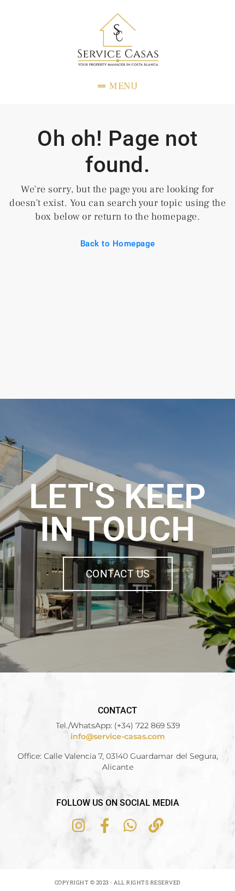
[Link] (156, 825)
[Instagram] (79, 825)
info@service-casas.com (117, 736)
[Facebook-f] (104, 825)
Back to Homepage (117, 244)
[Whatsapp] (130, 825)
